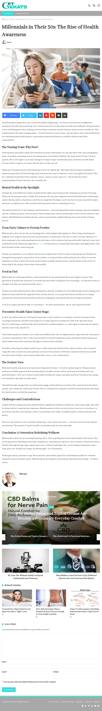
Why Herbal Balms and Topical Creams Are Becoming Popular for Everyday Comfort (51, 516)
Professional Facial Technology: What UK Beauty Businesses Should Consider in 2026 (44, 13)
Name (4, 662)
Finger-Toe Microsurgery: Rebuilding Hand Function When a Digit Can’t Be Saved (84, 611)
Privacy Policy (54, 702)
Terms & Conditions (67, 702)
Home (6, 19)
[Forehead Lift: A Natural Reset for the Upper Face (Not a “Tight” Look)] (17, 597)
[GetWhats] (14, 5)
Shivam (9, 42)
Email (4, 672)
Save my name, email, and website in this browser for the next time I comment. (30, 682)
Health (11, 19)
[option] (51, 518)
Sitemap (96, 702)
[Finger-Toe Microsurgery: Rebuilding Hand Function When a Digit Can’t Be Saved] (85, 597)
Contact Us (88, 702)
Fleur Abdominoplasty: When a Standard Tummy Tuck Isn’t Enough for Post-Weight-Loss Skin (50, 611)
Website (56, 672)
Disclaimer (79, 702)
